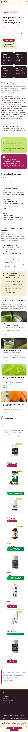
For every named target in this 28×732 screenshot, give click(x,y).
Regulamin (5, 698)
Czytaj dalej (5, 334)
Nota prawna (6, 696)
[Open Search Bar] (23, 2)
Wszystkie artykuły (8, 418)
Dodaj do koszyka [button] (12, 465)
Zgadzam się (10, 728)
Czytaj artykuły (9, 40)
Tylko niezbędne (18, 728)
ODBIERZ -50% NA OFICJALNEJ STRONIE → (15, 549)
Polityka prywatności (8, 700)
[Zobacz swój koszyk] (21, 2)
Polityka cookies (7, 703)
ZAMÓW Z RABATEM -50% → (16, 493)
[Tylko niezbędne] (26, 726)
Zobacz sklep (8, 44)
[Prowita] (4, 2)
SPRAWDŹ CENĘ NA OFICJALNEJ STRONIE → (15, 578)
